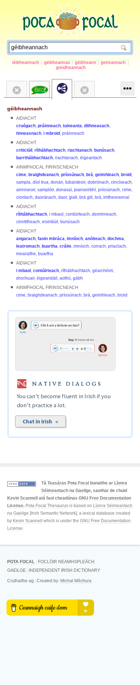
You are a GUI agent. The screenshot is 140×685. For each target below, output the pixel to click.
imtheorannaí (116, 197)
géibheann (85, 62)
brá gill (86, 197)
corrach (98, 246)
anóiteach (95, 238)
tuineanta (72, 125)
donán (57, 182)
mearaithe (26, 253)
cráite (65, 246)
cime (21, 174)
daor (62, 197)
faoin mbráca (51, 238)
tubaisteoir (75, 182)
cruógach (26, 125)
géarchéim (102, 270)
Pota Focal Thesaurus (46, 505)
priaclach (117, 246)
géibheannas (57, 62)
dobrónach (98, 182)
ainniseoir (25, 189)
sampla (23, 182)
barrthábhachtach (34, 157)
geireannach (113, 62)
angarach (26, 238)
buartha (49, 246)
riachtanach (79, 150)
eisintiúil (50, 221)
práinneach (49, 125)
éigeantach (91, 157)
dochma (115, 238)
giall (73, 197)
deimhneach (104, 214)
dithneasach (96, 125)
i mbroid (51, 133)
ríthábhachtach (49, 150)
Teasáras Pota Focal (68, 483)
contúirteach (78, 214)
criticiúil (24, 150)
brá (89, 174)
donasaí (64, 189)
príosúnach (72, 174)
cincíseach (121, 182)
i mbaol (56, 214)
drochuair (25, 278)
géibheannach (24, 108)
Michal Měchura (76, 580)
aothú (65, 278)
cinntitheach (28, 221)
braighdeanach (43, 174)
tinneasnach (28, 133)
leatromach (27, 246)
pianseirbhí (85, 189)
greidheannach (71, 67)
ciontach (24, 197)
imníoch (75, 238)
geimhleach (107, 174)
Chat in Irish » (40, 421)
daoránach (45, 197)
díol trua (40, 182)
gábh (78, 278)
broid (126, 174)
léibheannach (25, 62)
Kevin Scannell (22, 498)
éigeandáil (47, 278)
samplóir (45, 189)
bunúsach (104, 150)
